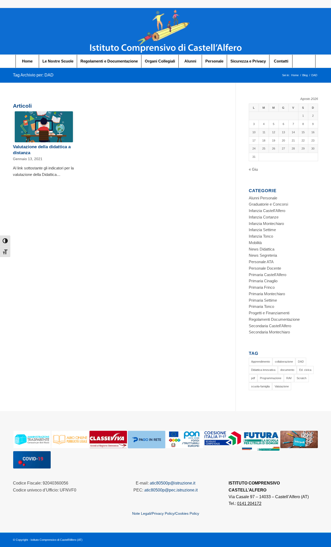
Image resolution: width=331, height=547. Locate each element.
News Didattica (261, 249)
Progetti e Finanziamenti (269, 313)
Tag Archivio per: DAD (33, 75)
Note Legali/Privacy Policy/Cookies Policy (165, 513)
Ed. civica (305, 369)
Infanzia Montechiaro (266, 223)
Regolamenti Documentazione (274, 319)
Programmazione (270, 378)
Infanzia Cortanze (264, 217)
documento (287, 369)
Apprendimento (260, 361)
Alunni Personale (263, 198)
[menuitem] (27, 61)
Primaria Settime (263, 300)
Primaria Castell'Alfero (267, 274)
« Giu (253, 169)
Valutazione (282, 386)
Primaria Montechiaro (267, 294)
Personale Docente (265, 268)
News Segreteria (263, 255)
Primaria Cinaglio (263, 281)
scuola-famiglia (260, 386)
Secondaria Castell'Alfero (270, 326)
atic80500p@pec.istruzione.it (171, 490)
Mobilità (255, 242)
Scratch (301, 378)
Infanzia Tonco (261, 236)
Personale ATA (261, 262)
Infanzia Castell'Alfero (267, 210)
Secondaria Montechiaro (269, 332)
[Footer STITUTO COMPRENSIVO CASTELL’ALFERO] (165, 31)
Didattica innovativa (263, 369)
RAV (289, 378)
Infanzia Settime (262, 230)
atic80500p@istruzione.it (172, 483)
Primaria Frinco (262, 287)
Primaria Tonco (261, 306)
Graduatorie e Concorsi (268, 204)
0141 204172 (249, 503)
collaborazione (284, 361)
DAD (301, 361)
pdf (253, 378)
